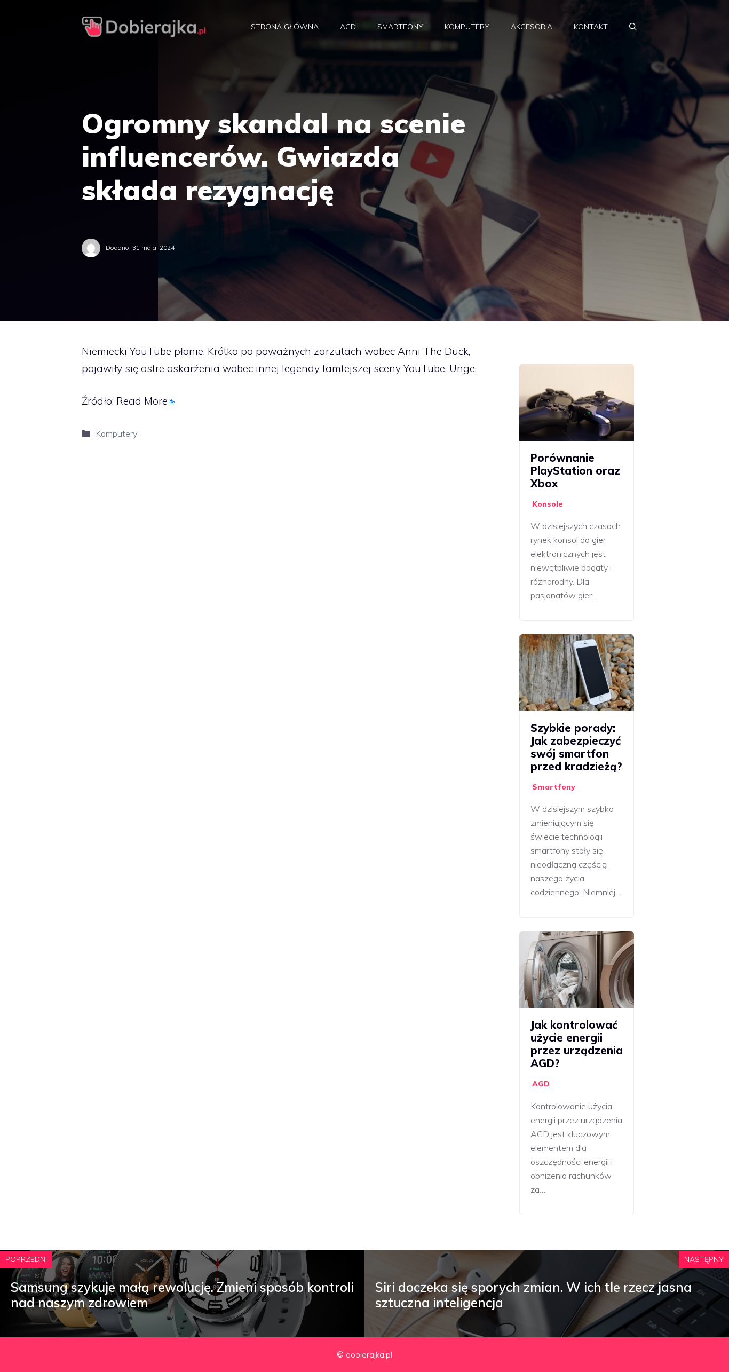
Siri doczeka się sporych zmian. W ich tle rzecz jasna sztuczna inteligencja (533, 1295)
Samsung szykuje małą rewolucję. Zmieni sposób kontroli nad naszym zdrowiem (182, 1295)
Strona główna (285, 26)
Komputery (467, 26)
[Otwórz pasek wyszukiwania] (633, 27)
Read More (142, 401)
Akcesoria (531, 26)
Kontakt (591, 26)
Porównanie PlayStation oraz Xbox (575, 470)
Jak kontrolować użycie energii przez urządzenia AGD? (576, 1044)
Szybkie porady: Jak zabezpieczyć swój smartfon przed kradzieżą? (576, 747)
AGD (348, 26)
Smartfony (400, 26)
